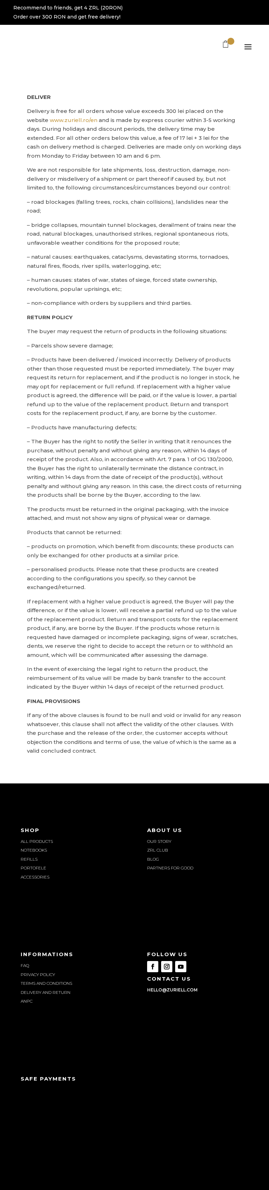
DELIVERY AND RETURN (45, 992)
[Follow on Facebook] (152, 966)
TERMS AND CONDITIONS (46, 983)
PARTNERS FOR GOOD (170, 867)
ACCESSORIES (35, 877)
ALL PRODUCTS (37, 841)
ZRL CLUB (157, 850)
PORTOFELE (33, 867)
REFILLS (29, 859)
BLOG (153, 859)
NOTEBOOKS (34, 850)
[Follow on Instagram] (166, 966)
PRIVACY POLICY (38, 974)
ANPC (27, 1001)
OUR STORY (159, 841)
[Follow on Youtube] (180, 966)
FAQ (25, 965)
